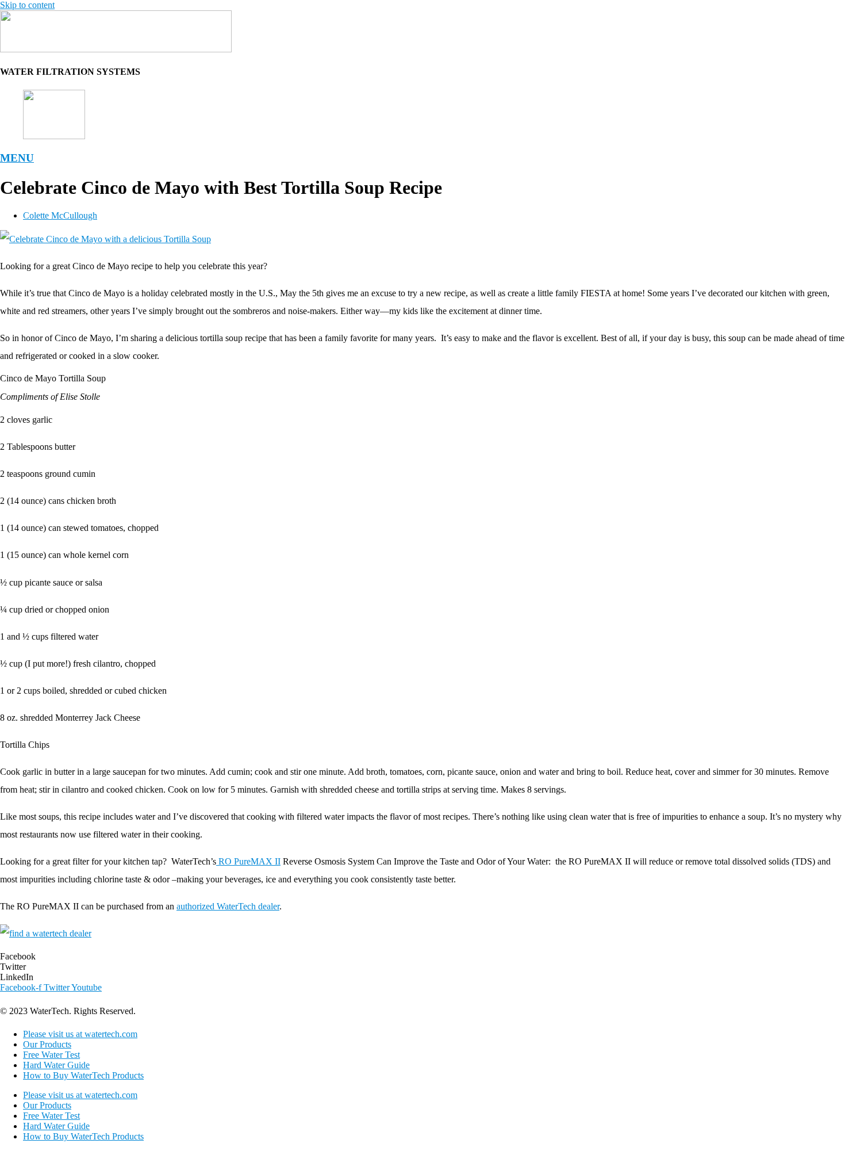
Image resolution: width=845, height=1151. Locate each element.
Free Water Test (51, 1055)
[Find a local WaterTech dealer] (45, 933)
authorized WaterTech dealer (227, 906)
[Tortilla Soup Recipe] (105, 239)
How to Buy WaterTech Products (83, 1075)
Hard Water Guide (56, 1065)
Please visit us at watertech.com (80, 1034)
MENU (17, 158)
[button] (422, 956)
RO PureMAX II (248, 861)
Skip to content (27, 5)
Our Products (47, 1044)
